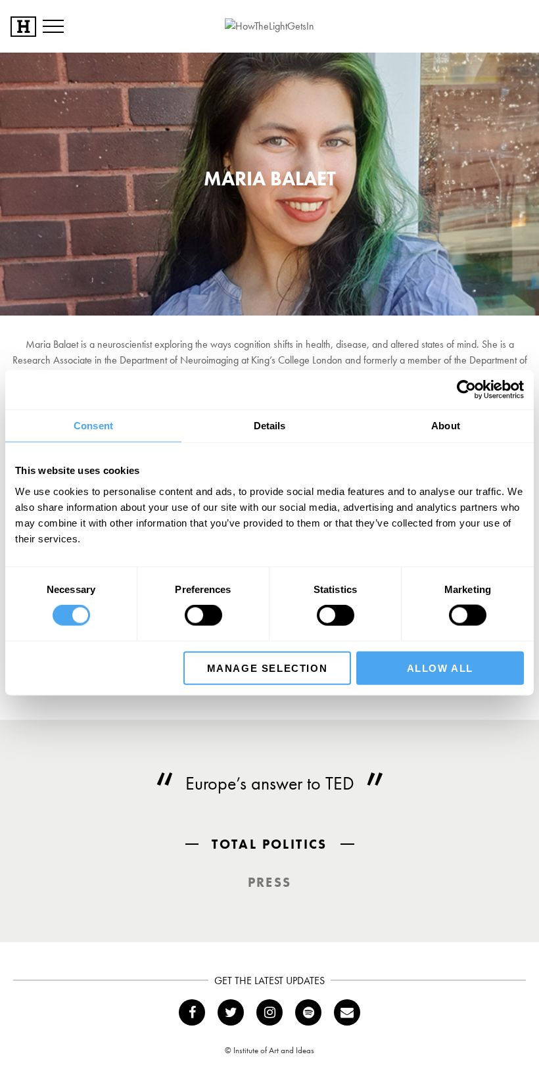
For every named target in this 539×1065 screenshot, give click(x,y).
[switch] (203, 615)
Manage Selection (267, 667)
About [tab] (445, 425)
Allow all (440, 667)
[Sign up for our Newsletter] (347, 1012)
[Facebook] (192, 1012)
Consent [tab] (93, 425)
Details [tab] (270, 425)
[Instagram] (269, 1012)
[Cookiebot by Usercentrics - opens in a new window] (466, 390)
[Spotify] (308, 1012)
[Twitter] (231, 1012)
